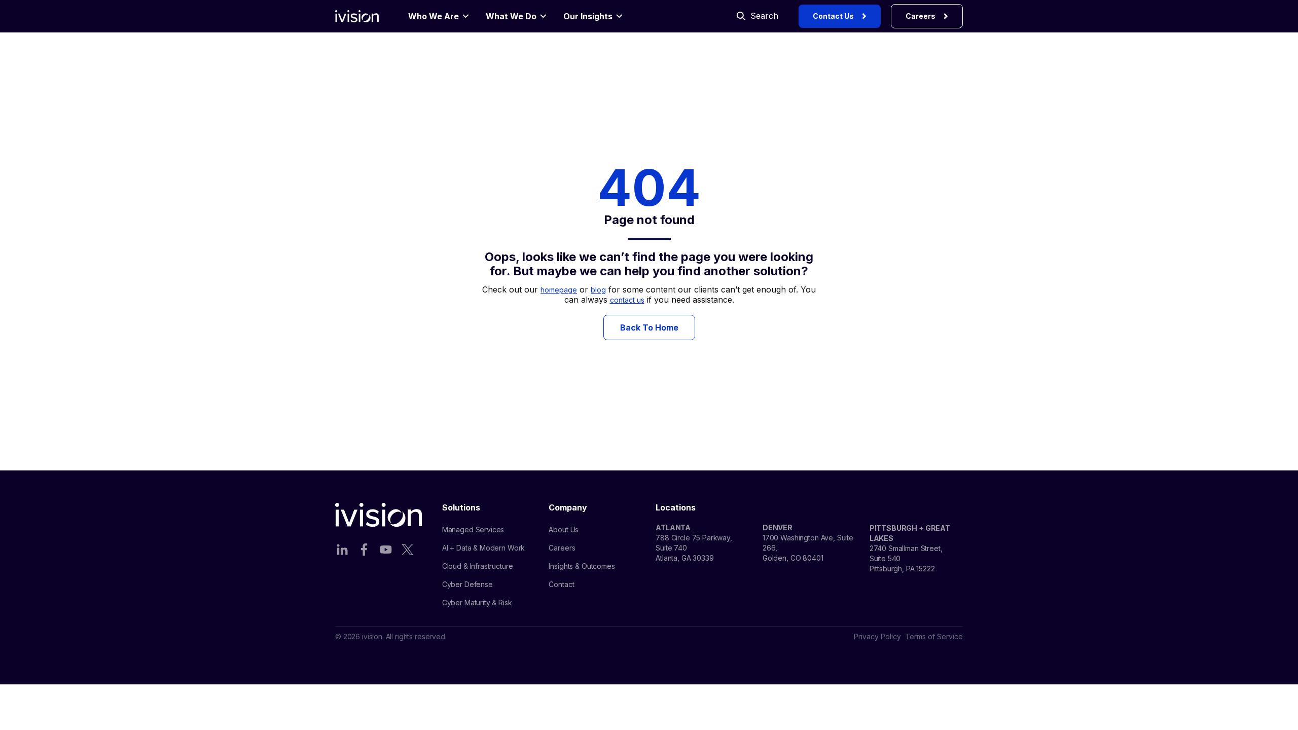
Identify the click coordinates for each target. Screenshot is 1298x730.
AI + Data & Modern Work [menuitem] (483, 547)
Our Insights (587, 16)
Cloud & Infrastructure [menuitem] (477, 566)
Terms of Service (934, 636)
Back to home (649, 327)
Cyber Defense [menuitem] (467, 584)
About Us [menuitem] (564, 529)
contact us (627, 300)
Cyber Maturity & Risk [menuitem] (477, 602)
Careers (920, 16)
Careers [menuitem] (562, 547)
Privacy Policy (877, 636)
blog (598, 289)
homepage (558, 289)
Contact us (833, 16)
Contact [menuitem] (561, 584)
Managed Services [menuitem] (473, 529)
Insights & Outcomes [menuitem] (582, 566)
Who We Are (433, 16)
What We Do (511, 16)
